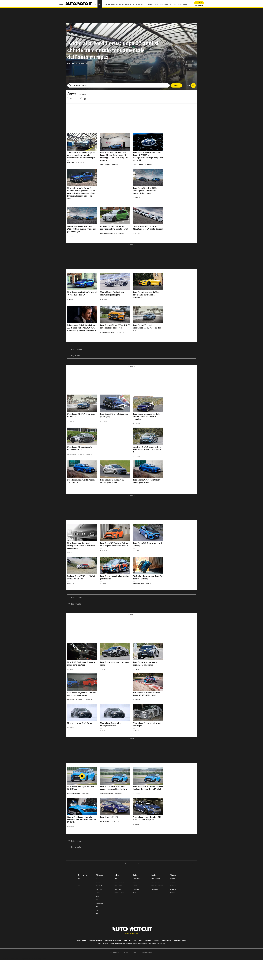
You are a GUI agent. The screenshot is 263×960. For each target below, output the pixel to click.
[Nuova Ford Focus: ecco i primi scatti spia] (148, 712)
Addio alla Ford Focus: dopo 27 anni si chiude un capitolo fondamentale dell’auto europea (112, 50)
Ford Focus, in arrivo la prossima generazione (114, 577)
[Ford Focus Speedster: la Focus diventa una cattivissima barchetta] (148, 281)
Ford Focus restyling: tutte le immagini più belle (80, 940)
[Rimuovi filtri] (85, 98)
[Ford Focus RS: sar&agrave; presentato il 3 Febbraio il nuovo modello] (82, 895)
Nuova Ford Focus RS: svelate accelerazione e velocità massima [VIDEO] (81, 819)
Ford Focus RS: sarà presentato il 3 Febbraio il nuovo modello (82, 907)
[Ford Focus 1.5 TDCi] (115, 806)
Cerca (176, 85)
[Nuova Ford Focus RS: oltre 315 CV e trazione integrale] (148, 806)
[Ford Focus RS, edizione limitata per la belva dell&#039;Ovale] (82, 682)
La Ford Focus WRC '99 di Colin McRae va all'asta (81, 577)
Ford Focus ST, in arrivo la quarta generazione (112, 481)
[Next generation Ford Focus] (82, 712)
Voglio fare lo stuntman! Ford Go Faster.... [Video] (147, 577)
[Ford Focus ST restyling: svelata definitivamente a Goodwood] (148, 928)
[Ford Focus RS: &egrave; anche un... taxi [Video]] (148, 532)
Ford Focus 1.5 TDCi (109, 816)
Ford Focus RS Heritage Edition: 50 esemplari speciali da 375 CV (114, 544)
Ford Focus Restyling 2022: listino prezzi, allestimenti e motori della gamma (145, 191)
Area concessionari (199, 5)
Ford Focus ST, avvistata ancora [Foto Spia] (114, 415)
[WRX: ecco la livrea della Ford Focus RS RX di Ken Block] (148, 682)
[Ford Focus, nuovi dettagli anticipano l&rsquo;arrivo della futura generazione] (82, 532)
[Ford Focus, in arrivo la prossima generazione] (115, 565)
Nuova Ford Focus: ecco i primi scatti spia (147, 724)
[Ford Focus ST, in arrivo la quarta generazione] (115, 469)
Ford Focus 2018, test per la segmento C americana (145, 663)
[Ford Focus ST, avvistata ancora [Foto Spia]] (115, 403)
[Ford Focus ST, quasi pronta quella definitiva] (82, 436)
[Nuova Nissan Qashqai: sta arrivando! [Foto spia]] (115, 281)
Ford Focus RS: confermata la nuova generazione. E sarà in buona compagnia (113, 908)
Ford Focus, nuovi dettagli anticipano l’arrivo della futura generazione (81, 546)
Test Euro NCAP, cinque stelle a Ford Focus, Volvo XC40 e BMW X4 (147, 449)
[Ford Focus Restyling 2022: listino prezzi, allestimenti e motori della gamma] (148, 177)
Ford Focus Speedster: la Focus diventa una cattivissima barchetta (146, 295)
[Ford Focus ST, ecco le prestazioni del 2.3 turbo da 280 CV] (148, 314)
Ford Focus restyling (142, 905)
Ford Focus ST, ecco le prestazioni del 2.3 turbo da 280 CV (147, 328)
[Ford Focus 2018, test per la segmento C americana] (148, 651)
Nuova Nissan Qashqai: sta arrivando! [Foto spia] (112, 293)
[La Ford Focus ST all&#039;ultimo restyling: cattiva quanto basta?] (115, 215)
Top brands (76, 355)
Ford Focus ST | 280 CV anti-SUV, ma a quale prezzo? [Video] (115, 326)
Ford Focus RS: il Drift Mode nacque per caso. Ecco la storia (113, 788)
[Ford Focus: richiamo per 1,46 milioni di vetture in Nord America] (148, 403)
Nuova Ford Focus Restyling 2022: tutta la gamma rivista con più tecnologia (81, 229)
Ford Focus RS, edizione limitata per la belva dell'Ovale (81, 694)
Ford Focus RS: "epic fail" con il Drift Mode (81, 788)
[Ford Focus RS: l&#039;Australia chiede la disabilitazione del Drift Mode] (148, 776)
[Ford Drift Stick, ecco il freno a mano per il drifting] (82, 651)
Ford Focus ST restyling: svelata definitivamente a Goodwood (147, 940)
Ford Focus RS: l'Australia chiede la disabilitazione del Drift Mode (148, 788)
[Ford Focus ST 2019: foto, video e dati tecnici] (82, 403)
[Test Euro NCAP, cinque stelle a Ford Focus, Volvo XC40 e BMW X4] (148, 436)
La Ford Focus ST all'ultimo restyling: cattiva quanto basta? (114, 227)
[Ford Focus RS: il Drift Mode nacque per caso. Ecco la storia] (115, 776)
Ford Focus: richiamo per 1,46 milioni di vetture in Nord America (146, 416)
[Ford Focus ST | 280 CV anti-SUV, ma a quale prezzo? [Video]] (115, 314)
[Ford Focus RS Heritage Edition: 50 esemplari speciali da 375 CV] (115, 532)
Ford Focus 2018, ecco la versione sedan (114, 663)
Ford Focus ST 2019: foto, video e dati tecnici (81, 415)
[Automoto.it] (78, 3)
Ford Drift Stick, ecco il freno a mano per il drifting (81, 663)
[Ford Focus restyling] (148, 895)
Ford (69, 99)
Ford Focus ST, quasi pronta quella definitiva (79, 448)
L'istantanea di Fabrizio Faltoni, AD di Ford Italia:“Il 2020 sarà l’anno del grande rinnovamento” (82, 328)
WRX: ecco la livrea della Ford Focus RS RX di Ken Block (146, 694)
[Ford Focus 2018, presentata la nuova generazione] (148, 469)
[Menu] (61, 4)
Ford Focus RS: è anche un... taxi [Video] (147, 544)
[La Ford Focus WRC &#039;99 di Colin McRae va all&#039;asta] (82, 565)
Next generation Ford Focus (79, 723)
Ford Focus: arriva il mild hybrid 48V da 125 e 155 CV (82, 293)
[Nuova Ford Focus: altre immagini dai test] (115, 712)
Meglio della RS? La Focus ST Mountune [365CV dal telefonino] (148, 227)
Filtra (188, 85)
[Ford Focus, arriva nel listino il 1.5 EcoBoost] (82, 469)
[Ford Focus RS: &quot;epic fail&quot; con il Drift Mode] (82, 776)
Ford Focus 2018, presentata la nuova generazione (146, 481)
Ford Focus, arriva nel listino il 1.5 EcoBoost (81, 481)
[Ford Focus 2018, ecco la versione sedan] (115, 651)
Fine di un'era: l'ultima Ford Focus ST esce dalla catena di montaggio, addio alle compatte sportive (114, 156)
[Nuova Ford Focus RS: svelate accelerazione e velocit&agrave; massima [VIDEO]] (82, 806)
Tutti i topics (76, 349)
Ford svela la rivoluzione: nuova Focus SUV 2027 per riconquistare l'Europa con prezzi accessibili (148, 156)
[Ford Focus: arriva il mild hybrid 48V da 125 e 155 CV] (82, 281)
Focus (77, 99)
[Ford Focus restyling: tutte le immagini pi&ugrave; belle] (82, 928)
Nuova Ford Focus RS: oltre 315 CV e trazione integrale (147, 818)
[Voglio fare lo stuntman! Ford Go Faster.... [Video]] (148, 565)
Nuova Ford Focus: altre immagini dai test (110, 724)
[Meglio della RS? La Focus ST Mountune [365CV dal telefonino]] (148, 215)
